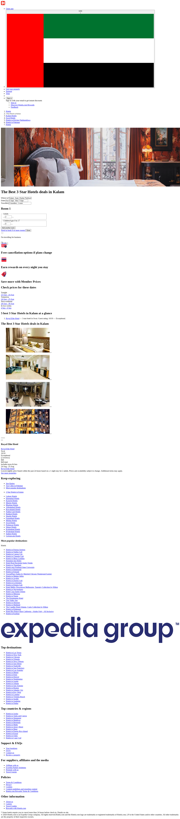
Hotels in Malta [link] (12, 725)
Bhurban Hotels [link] (12, 505)
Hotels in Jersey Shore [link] (14, 727)
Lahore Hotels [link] (11, 496)
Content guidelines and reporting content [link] (21, 789)
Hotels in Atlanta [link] (12, 683)
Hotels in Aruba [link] (12, 714)
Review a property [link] (13, 755)
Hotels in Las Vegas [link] (13, 653)
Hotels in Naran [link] (12, 596)
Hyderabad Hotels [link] (13, 532)
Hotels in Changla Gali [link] (15, 556)
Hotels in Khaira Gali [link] (14, 585)
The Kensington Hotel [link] (14, 598)
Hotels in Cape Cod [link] (13, 738)
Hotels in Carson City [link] (14, 554)
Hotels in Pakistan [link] (13, 122)
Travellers (5, 203)
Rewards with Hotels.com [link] (16, 808)
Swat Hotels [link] (10, 118)
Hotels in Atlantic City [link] (14, 690)
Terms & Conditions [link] (14, 782)
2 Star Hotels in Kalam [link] (15, 492)
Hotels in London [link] (12, 695)
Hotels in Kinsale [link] (12, 572)
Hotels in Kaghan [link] (12, 614)
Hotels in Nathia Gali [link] (14, 552)
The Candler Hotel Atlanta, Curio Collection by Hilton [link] (27, 607)
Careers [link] (9, 804)
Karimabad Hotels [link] (13, 529)
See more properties (8, 473)
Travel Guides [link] (11, 806)
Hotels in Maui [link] (11, 729)
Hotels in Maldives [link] (13, 720)
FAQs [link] (8, 751)
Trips (8, 94)
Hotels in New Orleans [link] (15, 661)
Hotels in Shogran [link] (13, 603)
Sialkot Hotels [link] (11, 534)
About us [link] (9, 802)
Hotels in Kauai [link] (12, 733)
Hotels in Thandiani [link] (13, 565)
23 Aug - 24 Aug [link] (7, 295)
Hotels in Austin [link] (12, 681)
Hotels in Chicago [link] (13, 657)
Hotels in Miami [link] (12, 672)
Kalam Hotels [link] (11, 116)
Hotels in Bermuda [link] (13, 722)
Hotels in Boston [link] (12, 688)
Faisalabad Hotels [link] (13, 518)
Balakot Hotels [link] (11, 514)
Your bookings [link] (11, 748)
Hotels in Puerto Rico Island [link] (17, 731)
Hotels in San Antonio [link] (14, 686)
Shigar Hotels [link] (11, 527)
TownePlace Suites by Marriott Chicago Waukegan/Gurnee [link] (29, 574)
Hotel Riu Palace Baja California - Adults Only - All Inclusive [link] (30, 611)
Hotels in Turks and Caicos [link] (16, 716)
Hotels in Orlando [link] (13, 659)
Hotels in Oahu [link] (12, 736)
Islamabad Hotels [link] (12, 498)
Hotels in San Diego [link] (14, 664)
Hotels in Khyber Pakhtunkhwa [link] (18, 120)
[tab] (10, 483)
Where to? (5, 198)
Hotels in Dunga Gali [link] (14, 581)
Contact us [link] (10, 753)
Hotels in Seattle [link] (12, 699)
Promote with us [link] (12, 770)
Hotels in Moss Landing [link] (15, 558)
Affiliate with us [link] (12, 765)
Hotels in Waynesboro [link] (14, 589)
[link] (31, 107)
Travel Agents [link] (11, 772)
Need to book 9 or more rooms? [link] (13, 230)
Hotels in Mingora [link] (13, 594)
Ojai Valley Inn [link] (12, 600)
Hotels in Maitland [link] (13, 605)
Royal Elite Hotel (12, 318)
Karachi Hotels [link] (12, 501)
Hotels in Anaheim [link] (13, 701)
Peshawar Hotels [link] (12, 525)
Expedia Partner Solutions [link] (16, 768)
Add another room (8, 228)
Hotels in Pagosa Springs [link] (15, 550)
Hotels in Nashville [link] (13, 666)
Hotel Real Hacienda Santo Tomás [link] (19, 563)
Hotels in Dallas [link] (12, 703)
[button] (90, 478)
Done (28, 230)
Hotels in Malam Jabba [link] (15, 576)
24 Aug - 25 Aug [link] (7, 299)
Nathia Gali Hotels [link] (13, 512)
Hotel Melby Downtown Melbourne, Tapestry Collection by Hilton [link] (32, 587)
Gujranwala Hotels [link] (13, 536)
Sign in (9, 98)
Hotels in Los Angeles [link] (14, 670)
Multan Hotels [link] (11, 520)
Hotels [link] (8, 111)
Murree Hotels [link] (11, 503)
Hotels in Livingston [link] (14, 583)
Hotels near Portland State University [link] (20, 567)
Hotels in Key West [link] (13, 692)
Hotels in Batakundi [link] (13, 570)
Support (9, 91)
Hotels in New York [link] (13, 655)
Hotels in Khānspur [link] (13, 609)
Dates (3, 201)
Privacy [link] (9, 785)
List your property (13, 89)
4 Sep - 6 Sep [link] (6, 308)
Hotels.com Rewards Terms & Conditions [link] (22, 791)
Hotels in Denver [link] (12, 677)
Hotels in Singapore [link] (13, 718)
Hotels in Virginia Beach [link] (15, 697)
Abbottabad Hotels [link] (13, 507)
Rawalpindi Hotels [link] (13, 509)
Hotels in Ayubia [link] (12, 578)
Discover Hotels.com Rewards (22, 105)
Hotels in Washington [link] (14, 679)
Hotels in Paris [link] (11, 675)
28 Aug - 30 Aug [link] (7, 304)
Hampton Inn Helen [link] (13, 561)
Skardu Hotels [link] (11, 516)
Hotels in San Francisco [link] (15, 668)
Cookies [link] (9, 787)
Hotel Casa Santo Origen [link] (15, 592)
